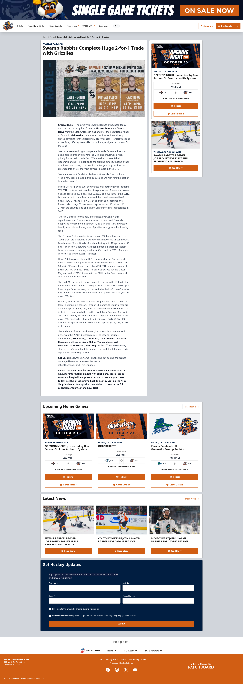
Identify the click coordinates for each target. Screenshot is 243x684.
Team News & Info (36, 26)
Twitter (84, 364)
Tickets (20, 26)
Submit (121, 623)
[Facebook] (107, 669)
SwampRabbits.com (82, 348)
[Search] (116, 26)
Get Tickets (226, 26)
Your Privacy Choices (137, 659)
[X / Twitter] (126, 669)
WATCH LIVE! (88, 26)
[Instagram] (116, 669)
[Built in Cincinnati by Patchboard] (201, 666)
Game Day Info (55, 26)
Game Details (177, 113)
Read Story (177, 168)
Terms (123, 659)
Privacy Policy (112, 659)
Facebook (70, 364)
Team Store (72, 26)
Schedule (208, 26)
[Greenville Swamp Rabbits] (8, 26)
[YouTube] (135, 669)
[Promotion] (121, 10)
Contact (100, 659)
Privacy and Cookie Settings (121, 663)
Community (103, 26)
